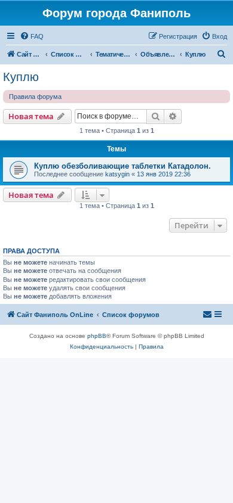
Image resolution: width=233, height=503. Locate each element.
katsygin (117, 174)
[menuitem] (32, 36)
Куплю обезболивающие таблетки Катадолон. (122, 166)
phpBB (96, 336)
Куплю (21, 76)
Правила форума (35, 96)
